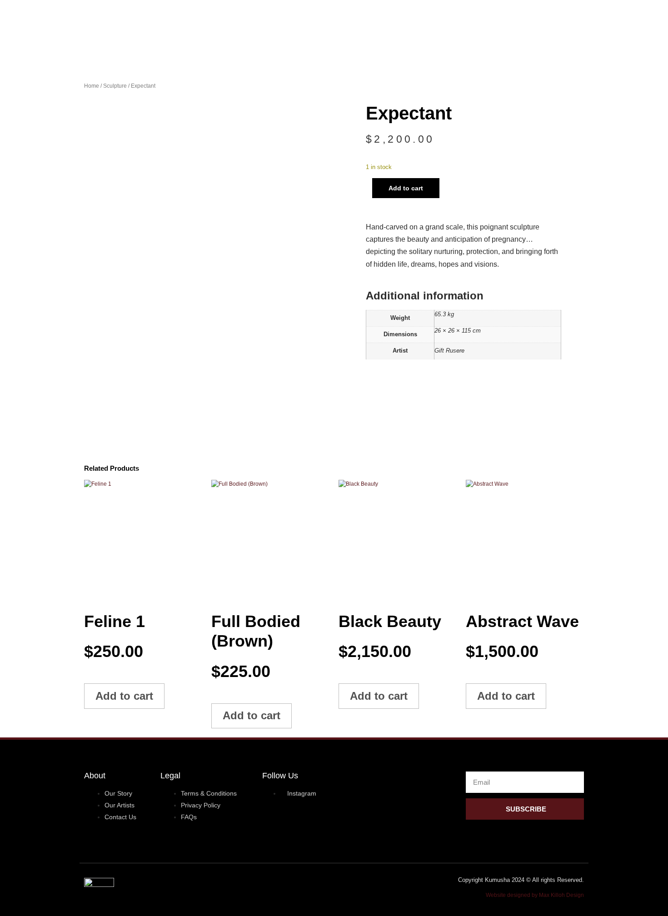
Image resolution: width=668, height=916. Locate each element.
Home (91, 86)
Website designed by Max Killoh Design (535, 895)
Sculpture (115, 86)
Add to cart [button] (124, 696)
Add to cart (406, 188)
